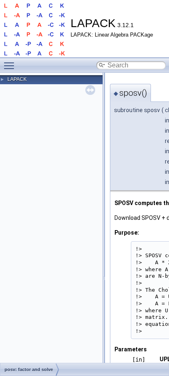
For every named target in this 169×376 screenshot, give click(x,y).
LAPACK (17, 79)
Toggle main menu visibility (10, 65)
